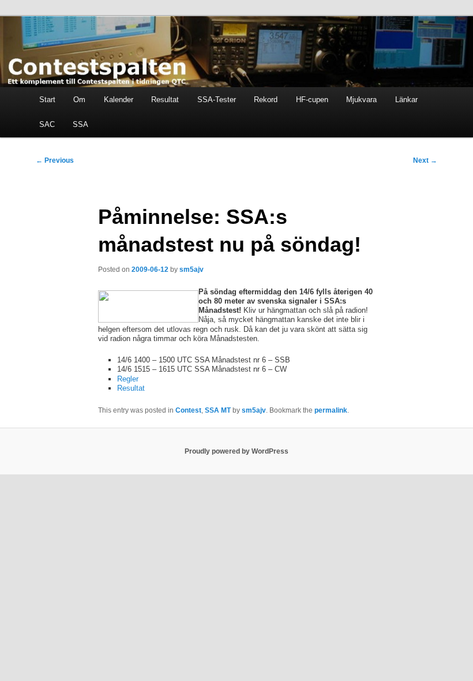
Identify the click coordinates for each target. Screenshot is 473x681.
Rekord (265, 99)
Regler (127, 379)
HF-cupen (312, 99)
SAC (47, 124)
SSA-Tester (216, 99)
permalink (330, 410)
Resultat (165, 99)
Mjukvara (361, 99)
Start (47, 99)
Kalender (118, 99)
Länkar (406, 99)
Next (425, 160)
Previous (55, 160)
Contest (188, 410)
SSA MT (218, 410)
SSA (80, 124)
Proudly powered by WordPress (236, 451)
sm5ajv (191, 269)
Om (79, 99)
